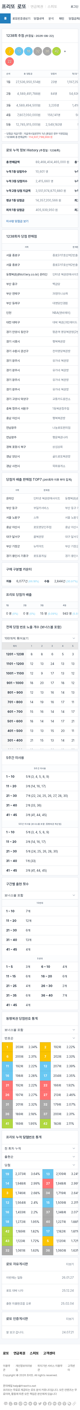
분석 (51, 18)
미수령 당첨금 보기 (17, 221)
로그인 (74, 6)
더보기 (70, 1264)
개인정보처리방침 (24, 1367)
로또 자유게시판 (17, 1264)
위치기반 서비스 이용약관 (50, 1367)
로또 (21, 6)
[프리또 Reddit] (30, 1403)
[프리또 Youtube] (15, 1403)
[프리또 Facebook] (50, 1403)
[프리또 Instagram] (20, 1403)
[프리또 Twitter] (40, 1403)
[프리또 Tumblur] (45, 1403)
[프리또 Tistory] (64, 1403)
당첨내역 (39, 18)
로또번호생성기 (21, 18)
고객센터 (49, 1353)
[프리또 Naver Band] (59, 1403)
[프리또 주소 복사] (74, 1403)
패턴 (61, 18)
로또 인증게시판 (17, 1319)
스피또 (52, 6)
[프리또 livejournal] (69, 1403)
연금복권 (37, 6)
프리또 (8, 6)
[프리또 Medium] (25, 1403)
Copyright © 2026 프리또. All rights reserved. (30, 1375)
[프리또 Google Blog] (11, 1403)
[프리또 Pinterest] (35, 1403)
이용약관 (6, 1367)
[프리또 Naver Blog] (6, 1403)
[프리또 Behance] (55, 1403)
